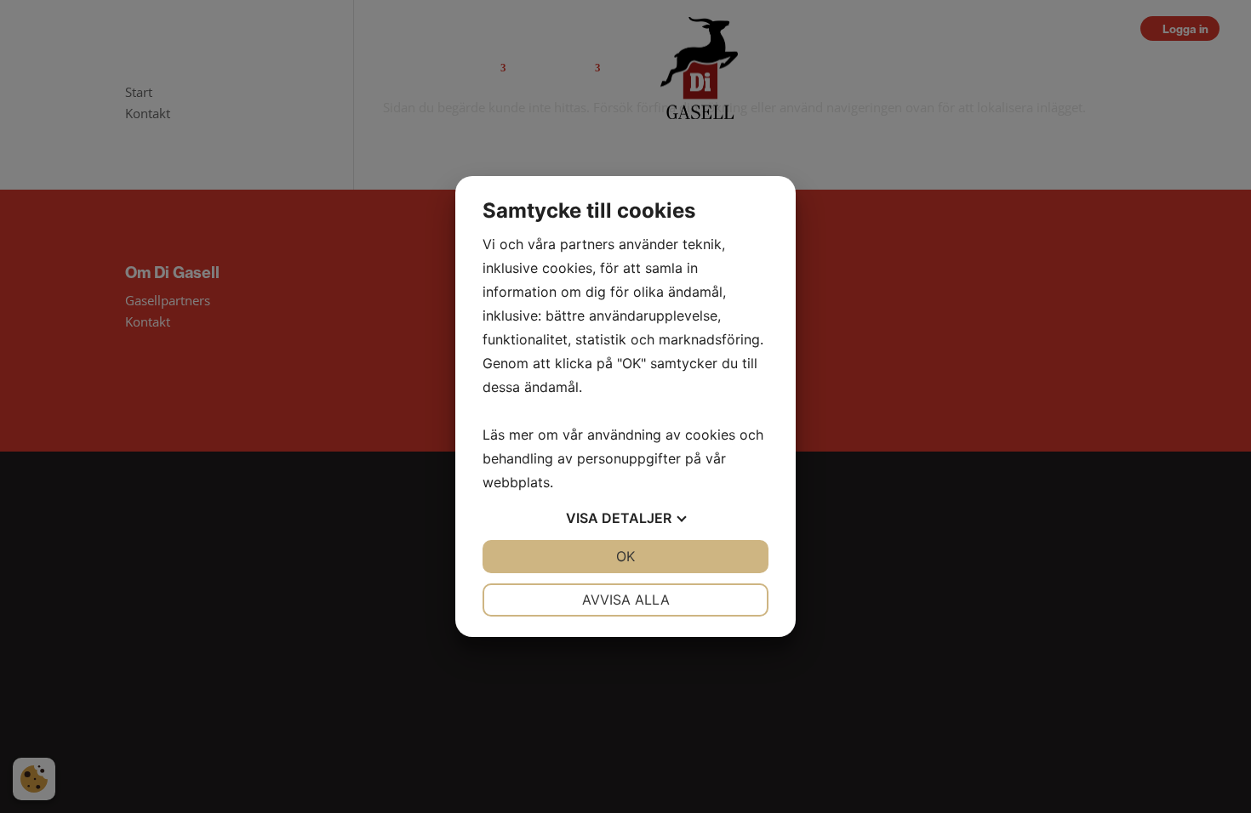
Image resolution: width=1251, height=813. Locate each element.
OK (625, 556)
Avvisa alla (626, 599)
